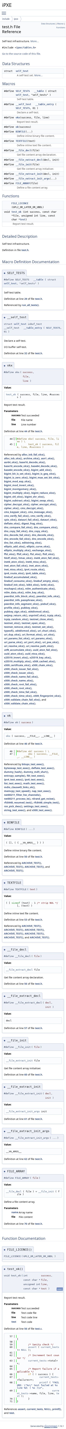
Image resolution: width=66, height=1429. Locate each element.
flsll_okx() (48, 554)
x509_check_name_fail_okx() (21, 676)
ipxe (16, 19)
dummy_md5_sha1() (36, 772)
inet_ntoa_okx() (13, 569)
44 (25, 431)
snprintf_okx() (37, 615)
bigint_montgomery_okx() (20, 489)
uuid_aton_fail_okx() (45, 649)
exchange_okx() (41, 550)
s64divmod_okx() (38, 611)
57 (25, 1028)
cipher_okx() (11, 508)
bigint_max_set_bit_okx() (44, 477)
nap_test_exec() (41, 791)
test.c (38, 1328)
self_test (22, 71)
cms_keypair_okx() (15, 512)
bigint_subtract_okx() (17, 500)
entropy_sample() (14, 775)
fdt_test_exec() (35, 775)
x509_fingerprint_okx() (47, 695)
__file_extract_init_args (32, 178)
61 (25, 1119)
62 (25, 1159)
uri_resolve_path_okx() (39, 646)
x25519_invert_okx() (16, 657)
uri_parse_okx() (13, 642)
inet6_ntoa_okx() (36, 561)
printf (43, 1382)
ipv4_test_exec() (13, 779)
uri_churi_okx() (47, 630)
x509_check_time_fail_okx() (20, 692)
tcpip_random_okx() (16, 619)
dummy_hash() (13, 772)
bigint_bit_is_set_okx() (17, 473)
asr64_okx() (11, 462)
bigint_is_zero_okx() (16, 477)
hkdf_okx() (10, 558)
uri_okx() (49, 634)
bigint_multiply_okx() (17, 492)
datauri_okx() (48, 519)
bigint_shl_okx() (13, 496)
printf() (56, 1409)
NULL (24, 1350)
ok (17, 126)
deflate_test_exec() (42, 768)
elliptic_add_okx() (14, 546)
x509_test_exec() (42, 810)
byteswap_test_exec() (17, 768)
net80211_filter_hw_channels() (22, 794)
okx (18, 117)
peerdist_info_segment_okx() (21, 604)
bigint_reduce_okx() (43, 492)
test (23, 219)
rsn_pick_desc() (13, 806)
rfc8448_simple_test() (46, 802)
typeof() (9, 630)
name (14, 1212)
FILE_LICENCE (19, 203)
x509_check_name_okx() (18, 680)
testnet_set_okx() (42, 627)
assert (32, 1347)
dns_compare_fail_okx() (18, 527)
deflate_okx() (12, 523)
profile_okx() (12, 607)
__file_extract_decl (29, 159)
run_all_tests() (30, 305)
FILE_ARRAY (23, 183)
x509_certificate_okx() (17, 665)
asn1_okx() (47, 458)
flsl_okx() (35, 554)
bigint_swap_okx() (42, 500)
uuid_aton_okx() (14, 653)
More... (34, 41)
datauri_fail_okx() (28, 519)
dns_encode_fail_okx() (17, 538)
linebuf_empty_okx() (45, 581)
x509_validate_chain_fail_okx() (22, 699)
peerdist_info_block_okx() (19, 596)
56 (25, 983)
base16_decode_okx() (32, 462)
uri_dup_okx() (12, 634)
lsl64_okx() (32, 584)
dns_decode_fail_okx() (17, 535)
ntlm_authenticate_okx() (40, 588)
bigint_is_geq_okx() (43, 473)
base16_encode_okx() (17, 466)
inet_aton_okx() (38, 565)
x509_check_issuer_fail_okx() (21, 669)
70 (25, 1223)
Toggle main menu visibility (4, 13)
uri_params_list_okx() (17, 638)
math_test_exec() (33, 783)
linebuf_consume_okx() (18, 581)
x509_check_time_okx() (18, 695)
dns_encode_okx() (43, 538)
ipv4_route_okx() (34, 569)
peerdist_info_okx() (48, 596)
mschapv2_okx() (14, 588)
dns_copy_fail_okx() (15, 531)
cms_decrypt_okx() (31, 508)
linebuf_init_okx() (14, 584)
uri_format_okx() (32, 634)
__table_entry (44, 104)
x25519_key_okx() (40, 657)
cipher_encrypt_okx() (43, 504)
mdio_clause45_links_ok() (19, 787)
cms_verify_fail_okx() (16, 515)
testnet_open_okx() (33, 623)
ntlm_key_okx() (34, 592)
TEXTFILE (21, 141)
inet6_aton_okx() (14, 561)
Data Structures (48, 23)
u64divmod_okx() (25, 630)
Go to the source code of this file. (21, 53)
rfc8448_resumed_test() (18, 802)
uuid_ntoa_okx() (35, 653)
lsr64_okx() (47, 584)
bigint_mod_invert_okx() (19, 485)
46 (25, 743)
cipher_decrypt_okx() (16, 504)
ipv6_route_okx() (14, 573)
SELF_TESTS (23, 91)
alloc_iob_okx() (13, 458)
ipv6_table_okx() (35, 573)
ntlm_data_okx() (14, 592)
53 (25, 919)
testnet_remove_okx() (17, 627)
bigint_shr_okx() (34, 496)
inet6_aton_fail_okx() (46, 558)
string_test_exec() (14, 810)
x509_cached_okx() (44, 661)
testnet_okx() (12, 623)
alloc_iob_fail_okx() (33, 454)
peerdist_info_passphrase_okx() (23, 600)
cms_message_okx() (40, 512)
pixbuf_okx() (48, 604)
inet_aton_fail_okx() (16, 565)
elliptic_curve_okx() (38, 546)
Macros (60, 23)
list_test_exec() (13, 783)
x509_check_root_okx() (18, 688)
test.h (25, 250)
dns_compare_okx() (45, 527)
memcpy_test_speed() (17, 791)
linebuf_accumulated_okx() (20, 577)
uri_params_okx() (41, 638)
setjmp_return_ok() (15, 615)
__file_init (23, 164)
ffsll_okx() (23, 554)
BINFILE (21, 131)
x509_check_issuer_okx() (18, 672)
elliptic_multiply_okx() (17, 550)
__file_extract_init (29, 173)
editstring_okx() (31, 542)
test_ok (16, 211)
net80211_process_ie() (17, 798)
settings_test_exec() (36, 806)
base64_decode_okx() (44, 466)
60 (25, 1074)
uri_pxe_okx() (50, 642)
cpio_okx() (10, 519)
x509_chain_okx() (42, 665)
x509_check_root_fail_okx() (20, 684)
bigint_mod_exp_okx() (17, 481)
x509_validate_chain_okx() (19, 703)
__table (39, 91)
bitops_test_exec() (33, 764)
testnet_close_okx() (41, 619)
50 (25, 856)
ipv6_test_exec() (34, 779)
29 (25, 298)
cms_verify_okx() (40, 515)
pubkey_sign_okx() (15, 611)
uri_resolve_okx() (14, 646)
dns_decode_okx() (43, 535)
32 (25, 353)
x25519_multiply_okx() (17, 661)
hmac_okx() (25, 558)
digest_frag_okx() (31, 523)
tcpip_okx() (54, 615)
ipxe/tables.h (25, 47)
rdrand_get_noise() (43, 798)
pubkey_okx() (29, 607)
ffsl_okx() (9, 554)
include (6, 19)
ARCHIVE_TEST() (31, 863)
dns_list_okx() (12, 542)
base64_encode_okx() (17, 470)
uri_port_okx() (32, 642)
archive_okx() (31, 458)
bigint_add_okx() (41, 470)
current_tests (50, 1347)
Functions (60, 27)
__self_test (23, 104)
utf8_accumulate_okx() (18, 649)
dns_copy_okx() (38, 531)
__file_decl (23, 150)
